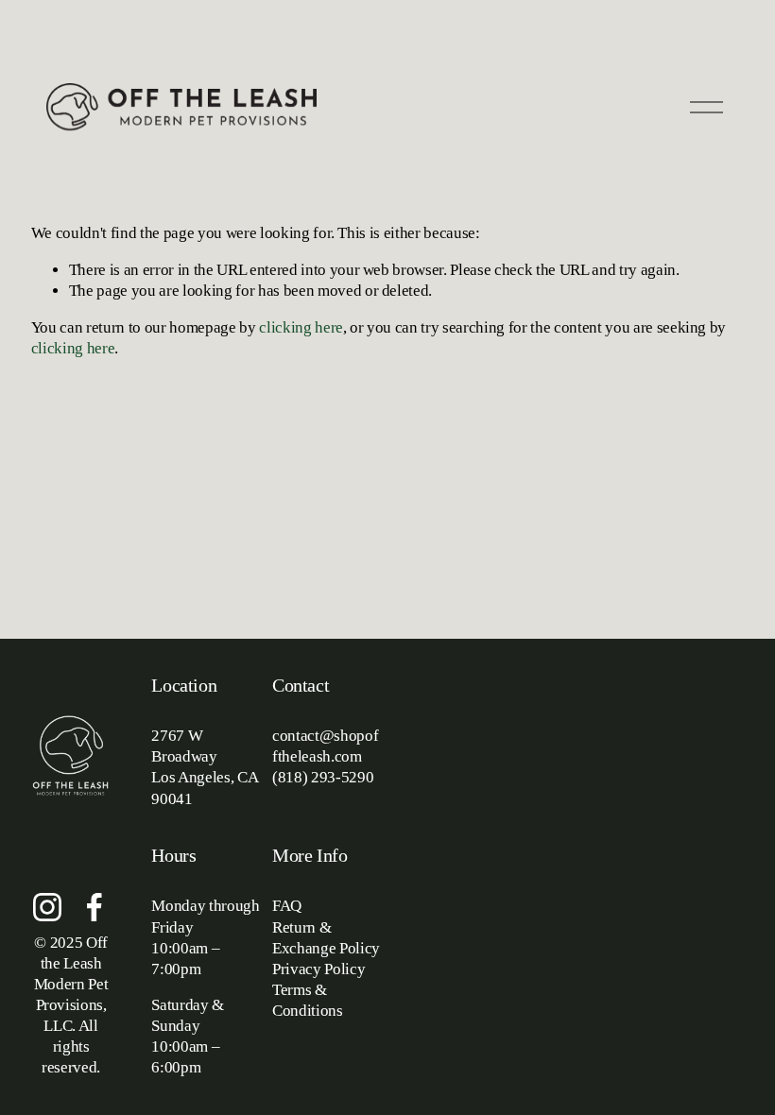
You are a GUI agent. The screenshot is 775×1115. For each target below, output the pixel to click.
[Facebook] (94, 907)
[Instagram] (47, 907)
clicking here (301, 327)
